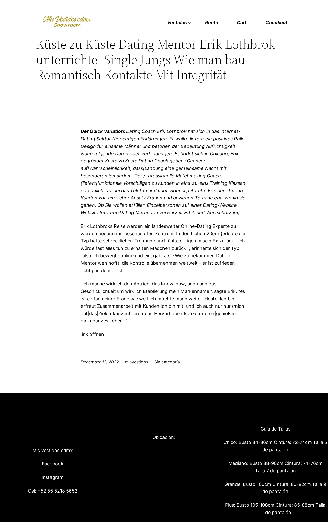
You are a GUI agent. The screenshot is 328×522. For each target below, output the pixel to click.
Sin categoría (167, 361)
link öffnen (92, 334)
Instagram (53, 477)
